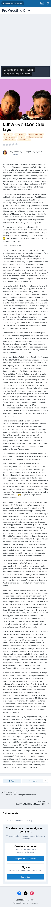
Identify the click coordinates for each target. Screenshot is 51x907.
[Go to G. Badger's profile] (5, 152)
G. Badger (16, 74)
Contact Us (20, 900)
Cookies (31, 900)
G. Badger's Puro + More (19, 69)
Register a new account (25, 859)
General (27, 74)
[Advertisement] (25, 39)
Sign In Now (25, 877)
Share (13, 781)
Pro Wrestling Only (16, 10)
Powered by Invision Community (25, 903)
